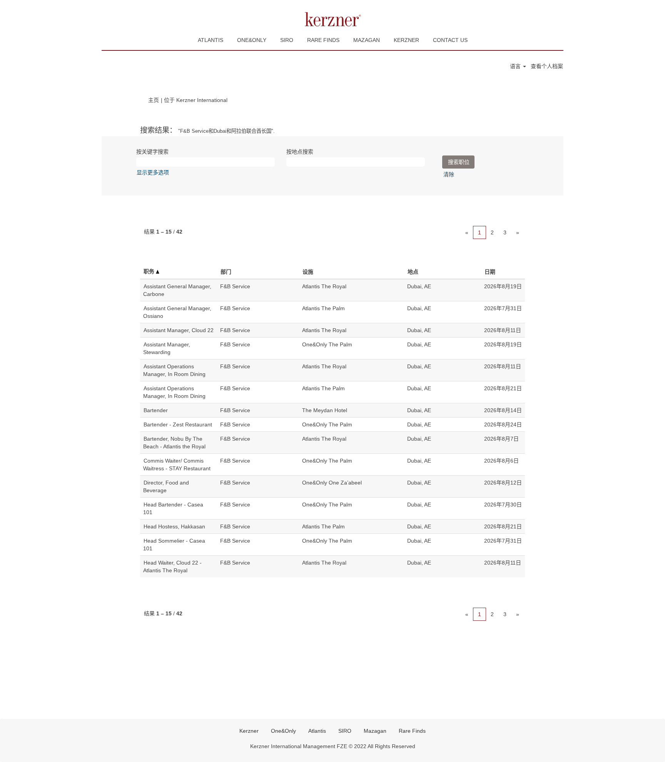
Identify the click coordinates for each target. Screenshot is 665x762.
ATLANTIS (210, 40)
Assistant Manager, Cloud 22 (179, 330)
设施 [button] (307, 272)
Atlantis (317, 731)
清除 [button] (448, 174)
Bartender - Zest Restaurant (178, 424)
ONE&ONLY (251, 40)
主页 (153, 100)
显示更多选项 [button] (153, 172)
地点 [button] (413, 272)
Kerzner (249, 731)
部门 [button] (226, 272)
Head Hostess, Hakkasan (174, 526)
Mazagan (375, 731)
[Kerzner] (332, 19)
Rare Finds (412, 731)
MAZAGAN (366, 40)
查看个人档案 (547, 66)
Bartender (156, 410)
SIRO (286, 40)
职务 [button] (150, 271)
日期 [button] (490, 272)
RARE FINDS (323, 40)
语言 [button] (516, 66)
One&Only (283, 731)
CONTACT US (450, 40)
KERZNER (406, 40)
